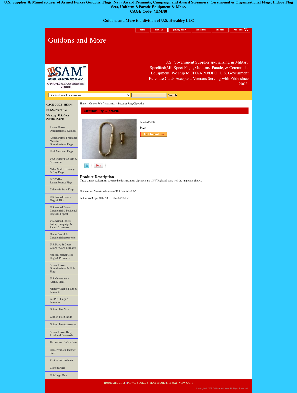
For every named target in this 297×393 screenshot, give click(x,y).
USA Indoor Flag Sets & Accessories (63, 160)
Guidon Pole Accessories (102, 103)
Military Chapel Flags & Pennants (63, 290)
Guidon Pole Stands (61, 316)
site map (220, 30)
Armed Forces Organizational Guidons (63, 129)
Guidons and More (77, 40)
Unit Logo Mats (58, 375)
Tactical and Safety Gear (63, 342)
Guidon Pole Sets (59, 309)
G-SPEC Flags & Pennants (59, 300)
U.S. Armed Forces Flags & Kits (60, 199)
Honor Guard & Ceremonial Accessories (63, 236)
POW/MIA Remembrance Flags (61, 181)
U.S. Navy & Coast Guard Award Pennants (63, 246)
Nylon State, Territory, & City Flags (62, 171)
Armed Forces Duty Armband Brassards (61, 334)
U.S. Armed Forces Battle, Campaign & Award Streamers (61, 224)
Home (83, 103)
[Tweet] (86, 167)
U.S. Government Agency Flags (59, 280)
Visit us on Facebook (61, 360)
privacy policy (179, 30)
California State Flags (62, 189)
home (142, 30)
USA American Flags (61, 151)
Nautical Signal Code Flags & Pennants (61, 256)
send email (201, 30)
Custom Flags (57, 367)
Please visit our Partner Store (62, 351)
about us (159, 30)
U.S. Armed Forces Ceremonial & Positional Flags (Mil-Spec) (63, 210)
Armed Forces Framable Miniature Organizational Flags (63, 141)
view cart (238, 30)
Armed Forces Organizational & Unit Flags (62, 268)
